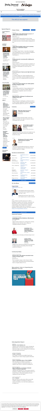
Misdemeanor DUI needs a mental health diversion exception (25, 140)
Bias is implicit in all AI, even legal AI (6, 118)
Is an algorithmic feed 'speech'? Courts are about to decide (6, 105)
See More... (4, 147)
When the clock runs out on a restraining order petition (24, 111)
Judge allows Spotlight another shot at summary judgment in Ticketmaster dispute (23, 47)
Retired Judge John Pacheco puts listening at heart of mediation (6, 74)
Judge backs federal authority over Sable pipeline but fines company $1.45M (23, 84)
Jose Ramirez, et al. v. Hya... (24, 155)
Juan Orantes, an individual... (23, 178)
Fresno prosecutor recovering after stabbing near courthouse (23, 60)
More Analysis (33, 106)
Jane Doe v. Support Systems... (24, 170)
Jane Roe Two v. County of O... (25, 173)
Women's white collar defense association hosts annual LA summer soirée (22, 256)
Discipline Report (5, 151)
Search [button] (39, 11)
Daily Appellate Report (18, 342)
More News (33, 29)
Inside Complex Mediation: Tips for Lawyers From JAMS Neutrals (28, 240)
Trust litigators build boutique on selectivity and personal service (6, 92)
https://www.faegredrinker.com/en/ (19, 208)
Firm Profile (5, 82)
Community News (16, 251)
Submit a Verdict (32, 152)
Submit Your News (32, 183)
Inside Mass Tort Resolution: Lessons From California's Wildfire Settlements (28, 230)
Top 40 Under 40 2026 (5, 32)
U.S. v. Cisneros (15, 378)
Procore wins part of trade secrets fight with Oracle (23, 72)
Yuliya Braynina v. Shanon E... (24, 165)
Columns (14, 106)
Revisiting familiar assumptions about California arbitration (6, 134)
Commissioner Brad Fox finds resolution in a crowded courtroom (6, 55)
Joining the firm (15, 187)
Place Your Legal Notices (20, 9)
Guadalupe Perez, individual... (24, 175)
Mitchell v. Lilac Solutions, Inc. (19, 345)
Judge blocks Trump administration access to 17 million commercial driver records (23, 34)
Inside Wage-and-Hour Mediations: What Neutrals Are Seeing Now (23, 219)
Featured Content (17, 214)
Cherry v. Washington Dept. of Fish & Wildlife (22, 360)
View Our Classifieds (20, 10)
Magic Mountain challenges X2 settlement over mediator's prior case (22, 97)
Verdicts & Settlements (18, 152)
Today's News (15, 30)
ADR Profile (5, 64)
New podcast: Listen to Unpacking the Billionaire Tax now (22, 268)
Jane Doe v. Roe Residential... (23, 163)
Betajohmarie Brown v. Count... (24, 160)
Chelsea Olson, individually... (23, 168)
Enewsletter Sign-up (26, 29)
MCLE (3, 100)
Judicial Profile (4, 44)
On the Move (15, 183)
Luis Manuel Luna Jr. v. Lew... (24, 158)
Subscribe (20, 16)
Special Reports (6, 29)
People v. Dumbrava (16, 354)
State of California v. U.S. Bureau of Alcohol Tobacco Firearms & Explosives (21, 368)
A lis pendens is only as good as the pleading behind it (28, 126)
